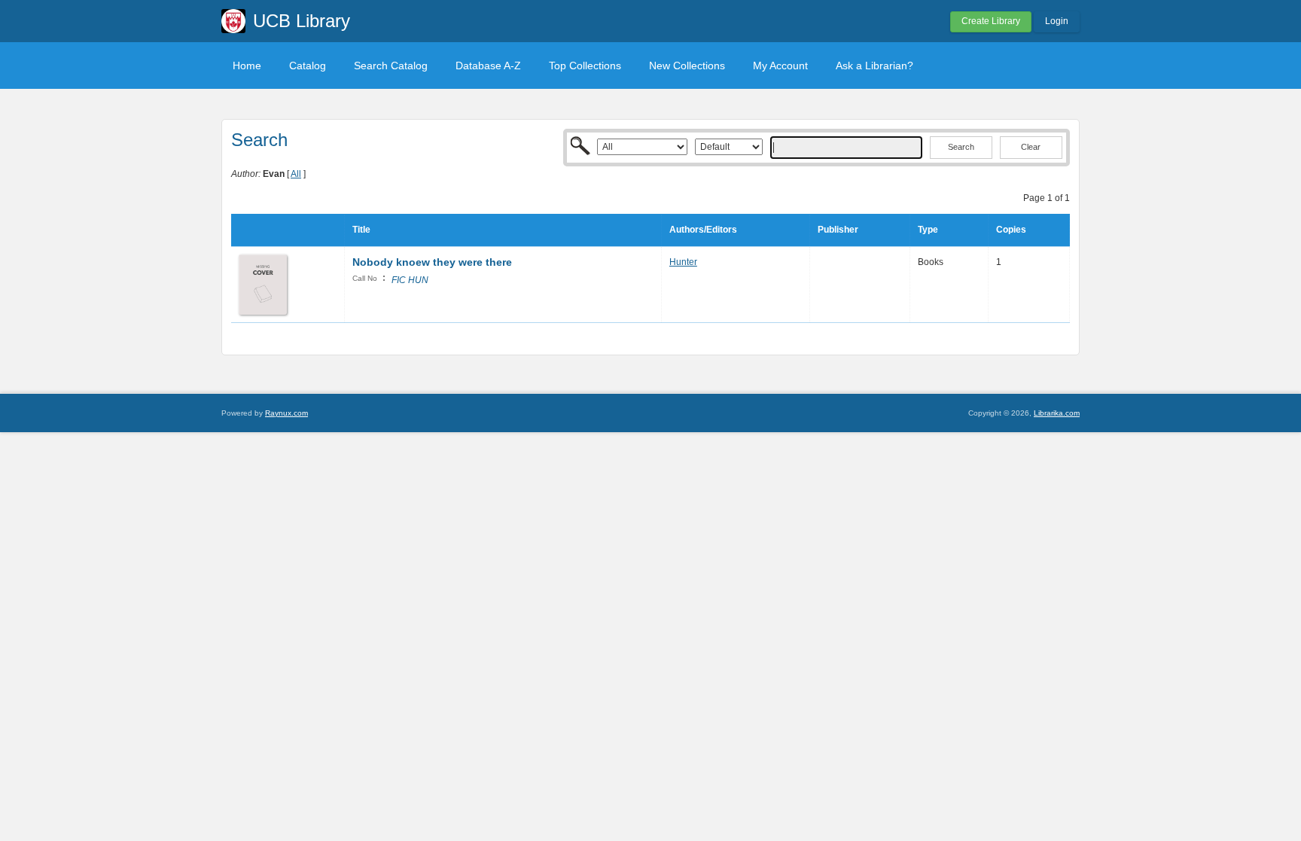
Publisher (838, 229)
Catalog (307, 65)
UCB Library (301, 21)
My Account (780, 65)
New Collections (687, 65)
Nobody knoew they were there (432, 262)
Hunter (683, 262)
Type (928, 229)
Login (1056, 21)
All (296, 174)
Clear (1030, 146)
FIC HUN (410, 280)
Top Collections (585, 65)
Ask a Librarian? (874, 65)
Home (247, 65)
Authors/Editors (703, 229)
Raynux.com (286, 413)
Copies (1011, 229)
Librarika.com (1057, 413)
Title (361, 229)
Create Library (990, 21)
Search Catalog (391, 65)
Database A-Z (488, 65)
